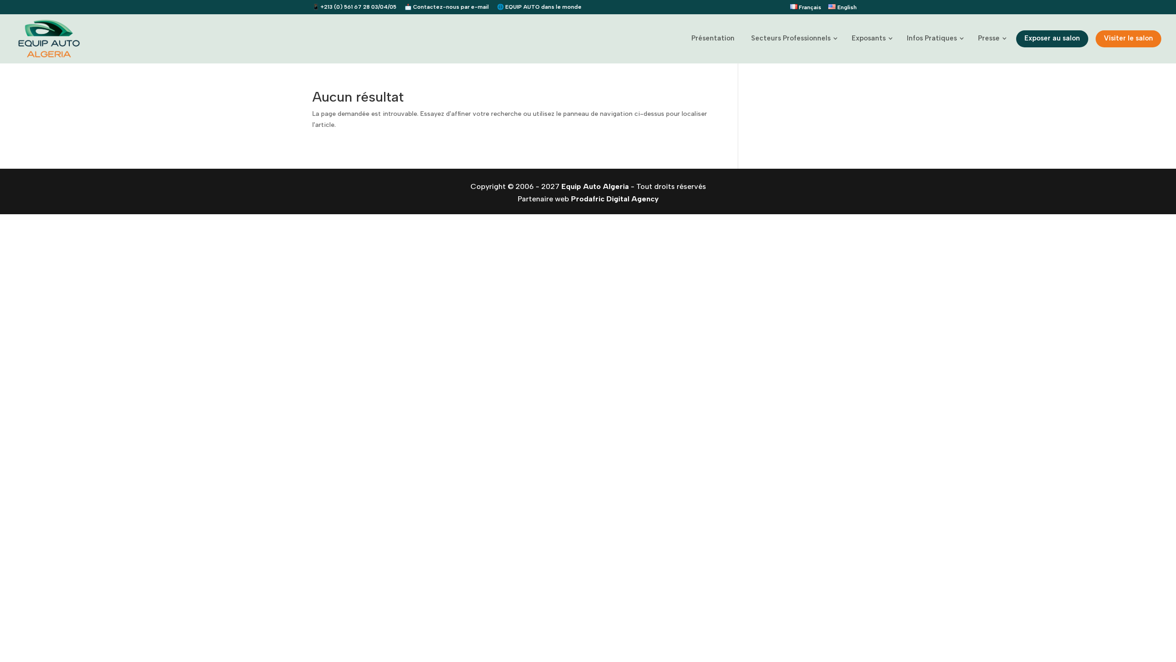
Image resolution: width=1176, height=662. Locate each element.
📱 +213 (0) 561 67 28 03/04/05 (354, 7)
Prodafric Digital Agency (615, 198)
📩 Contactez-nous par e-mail (447, 7)
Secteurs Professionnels (791, 38)
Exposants (869, 38)
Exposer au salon (1052, 38)
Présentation (713, 38)
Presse (989, 38)
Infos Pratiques (932, 38)
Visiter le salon (1128, 38)
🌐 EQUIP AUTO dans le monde (539, 7)
